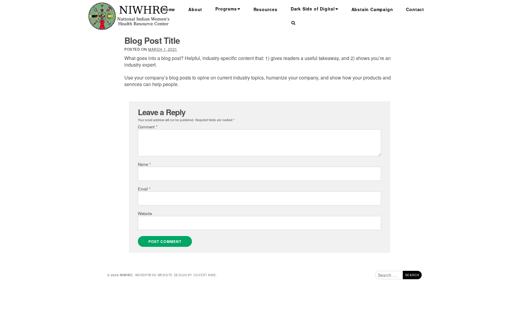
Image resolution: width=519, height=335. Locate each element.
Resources (265, 9)
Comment (147, 127)
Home (168, 9)
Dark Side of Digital (313, 9)
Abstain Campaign (372, 9)
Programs (226, 9)
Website (145, 213)
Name (144, 164)
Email (144, 189)
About (195, 9)
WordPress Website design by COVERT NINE (175, 275)
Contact (415, 9)
